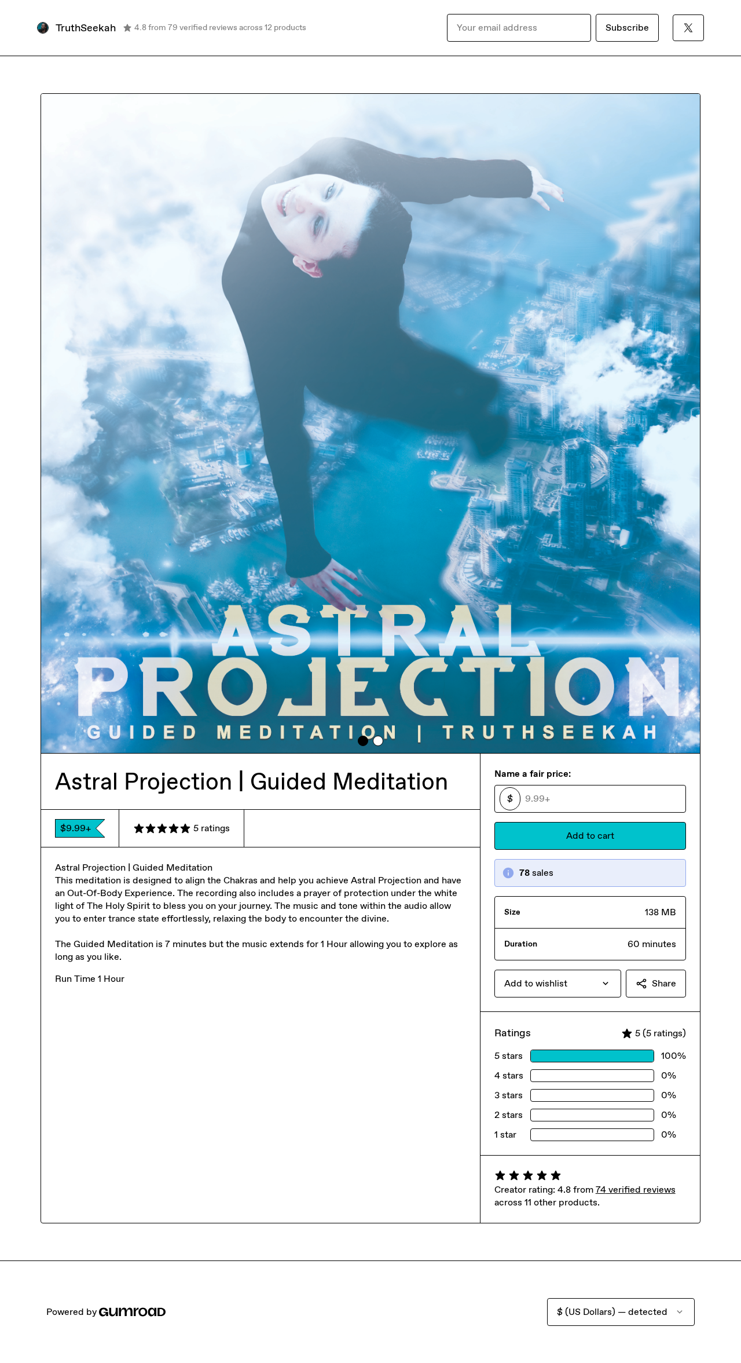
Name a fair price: (532, 773)
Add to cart (590, 835)
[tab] (363, 741)
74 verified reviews (636, 1189)
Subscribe (627, 27)
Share (664, 983)
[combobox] (557, 983)
